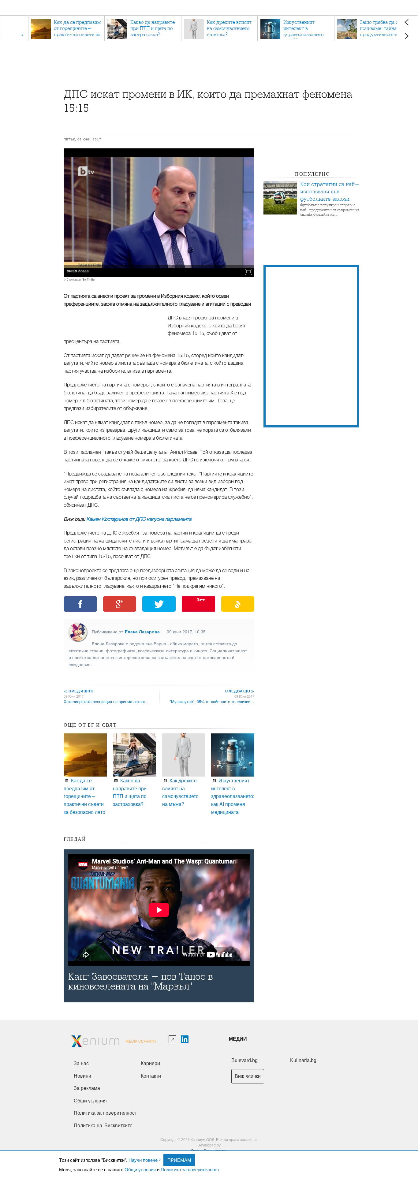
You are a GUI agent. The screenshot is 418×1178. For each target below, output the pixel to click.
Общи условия (140, 1169)
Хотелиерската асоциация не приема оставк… (107, 701)
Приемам (179, 1160)
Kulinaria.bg (303, 1060)
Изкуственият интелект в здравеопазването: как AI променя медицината (232, 796)
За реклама (87, 1088)
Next (406, 36)
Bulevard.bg (244, 1060)
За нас (81, 1063)
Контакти (151, 1076)
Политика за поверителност (190, 1169)
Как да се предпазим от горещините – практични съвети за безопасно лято (84, 796)
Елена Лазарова (142, 631)
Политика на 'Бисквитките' (103, 1125)
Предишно (79, 691)
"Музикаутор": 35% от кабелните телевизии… (212, 701)
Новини (82, 1076)
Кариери (150, 1063)
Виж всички (248, 1076)
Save (201, 599)
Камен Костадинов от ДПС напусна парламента (138, 519)
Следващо (239, 691)
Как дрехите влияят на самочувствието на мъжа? (180, 792)
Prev (406, 22)
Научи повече (143, 1160)
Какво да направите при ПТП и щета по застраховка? (130, 792)
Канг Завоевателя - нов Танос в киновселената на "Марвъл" (140, 981)
